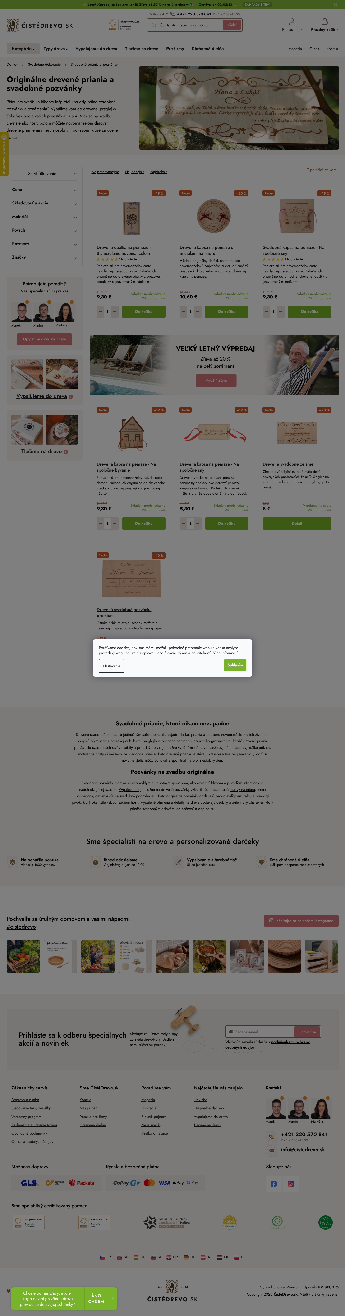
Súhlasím (235, 665)
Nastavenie (111, 666)
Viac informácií (225, 653)
